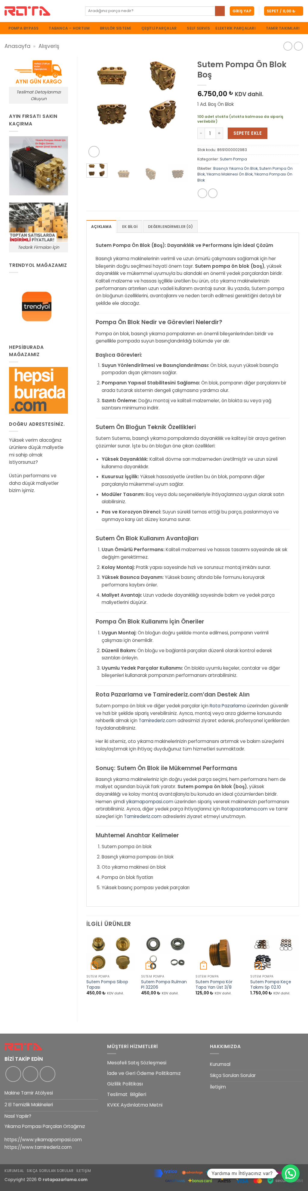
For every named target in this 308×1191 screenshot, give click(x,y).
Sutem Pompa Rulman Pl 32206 (164, 984)
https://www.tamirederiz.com (38, 1147)
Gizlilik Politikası (125, 1083)
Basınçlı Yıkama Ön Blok (235, 168)
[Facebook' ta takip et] (13, 1074)
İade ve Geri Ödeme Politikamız (144, 1073)
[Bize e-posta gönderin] (47, 1074)
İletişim (218, 1087)
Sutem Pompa (233, 159)
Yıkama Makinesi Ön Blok (229, 174)
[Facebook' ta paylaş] (202, 193)
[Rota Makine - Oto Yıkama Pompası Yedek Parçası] (40, 11)
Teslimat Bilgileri (126, 1094)
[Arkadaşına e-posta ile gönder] (213, 193)
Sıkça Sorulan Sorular (233, 1075)
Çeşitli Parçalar (159, 28)
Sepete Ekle (247, 133)
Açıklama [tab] (101, 226)
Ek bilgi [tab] (129, 226)
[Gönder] (220, 11)
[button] (242, 11)
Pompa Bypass (23, 28)
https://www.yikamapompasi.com (43, 1139)
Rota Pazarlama (228, 706)
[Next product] (287, 46)
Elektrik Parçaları (235, 28)
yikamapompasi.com (149, 801)
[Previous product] (298, 46)
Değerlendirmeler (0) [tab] (170, 226)
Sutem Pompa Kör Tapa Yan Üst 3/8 (214, 984)
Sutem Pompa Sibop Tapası (107, 984)
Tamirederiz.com (157, 720)
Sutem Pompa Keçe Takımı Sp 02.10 (270, 984)
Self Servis (198, 28)
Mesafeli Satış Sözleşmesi (136, 1062)
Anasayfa (17, 46)
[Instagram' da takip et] (30, 1074)
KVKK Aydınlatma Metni (134, 1104)
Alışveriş (48, 46)
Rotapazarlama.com (244, 809)
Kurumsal (220, 1064)
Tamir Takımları (283, 28)
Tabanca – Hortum (69, 28)
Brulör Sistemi (115, 28)
